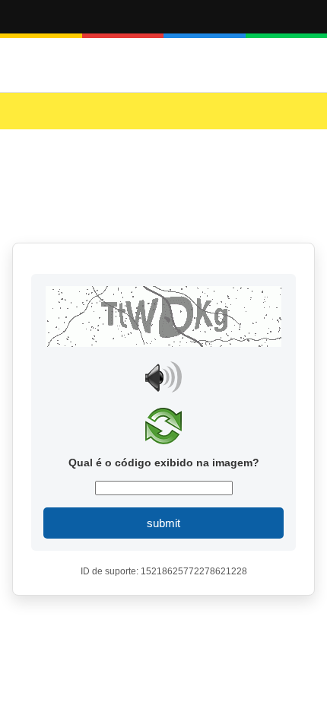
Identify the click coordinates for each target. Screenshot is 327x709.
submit (163, 523)
